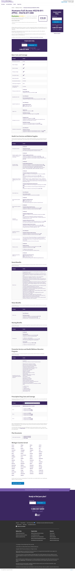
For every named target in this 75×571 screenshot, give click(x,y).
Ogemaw (31, 468)
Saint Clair (31, 471)
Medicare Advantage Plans (20, 533)
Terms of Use (19, 524)
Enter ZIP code (24, 43)
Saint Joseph (41, 471)
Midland (22, 465)
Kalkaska (13, 460)
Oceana (22, 468)
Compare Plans (19, 4)
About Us (17, 522)
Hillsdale (40, 455)
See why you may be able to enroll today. (36, 37)
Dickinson (40, 451)
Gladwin (40, 453)
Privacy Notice (23, 522)
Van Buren (31, 473)
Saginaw (22, 471)
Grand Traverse (23, 455)
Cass (39, 448)
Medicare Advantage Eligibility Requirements (38, 538)
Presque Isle (41, 470)
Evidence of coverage (27, 437)
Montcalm (13, 466)
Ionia (40, 456)
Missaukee (32, 465)
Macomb (13, 463)
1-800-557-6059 (64, 2)
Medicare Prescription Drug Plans (21, 534)
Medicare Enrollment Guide (54, 540)
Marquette (22, 463)
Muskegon (31, 466)
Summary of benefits (27, 436)
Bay (30, 446)
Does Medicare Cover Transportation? (37, 536)
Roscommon (14, 471)
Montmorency (23, 466)
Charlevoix (13, 450)
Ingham (31, 456)
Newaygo (40, 466)
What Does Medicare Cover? (54, 538)
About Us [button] (14, 4)
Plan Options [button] (3, 4)
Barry (22, 446)
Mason (31, 463)
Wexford (22, 475)
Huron (22, 456)
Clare (40, 450)
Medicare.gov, (23, 560)
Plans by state (52, 533)
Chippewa (31, 450)
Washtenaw (41, 473)
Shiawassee (23, 473)
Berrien (13, 448)
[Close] (72, 569)
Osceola (40, 468)
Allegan (22, 445)
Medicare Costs (52, 534)
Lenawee (31, 461)
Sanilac (13, 473)
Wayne (13, 475)
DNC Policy (25, 524)
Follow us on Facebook (21, 526)
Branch (22, 448)
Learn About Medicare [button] (9, 4)
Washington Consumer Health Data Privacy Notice (45, 522)
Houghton (13, 456)
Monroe (40, 465)
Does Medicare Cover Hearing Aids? (37, 540)
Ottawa (31, 470)
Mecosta (40, 463)
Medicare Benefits (53, 536)
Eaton (13, 453)
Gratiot (31, 455)
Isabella (22, 458)
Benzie (40, 446)
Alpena (31, 445)
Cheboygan (23, 450)
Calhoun (31, 448)
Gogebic (13, 455)
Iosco (12, 458)
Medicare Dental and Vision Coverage (37, 533)
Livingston (41, 461)
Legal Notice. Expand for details (7, 569)
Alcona (13, 445)
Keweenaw (32, 460)
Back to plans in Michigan (17, 483)
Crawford (22, 451)
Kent (21, 460)
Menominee (14, 465)
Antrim (40, 445)
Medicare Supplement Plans (20, 536)
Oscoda (13, 470)
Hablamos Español (57, 33)
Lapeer (13, 461)
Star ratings (26, 438)
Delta (31, 451)
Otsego (22, 470)
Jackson (31, 458)
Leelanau (22, 461)
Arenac (13, 446)
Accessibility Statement (32, 524)
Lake (40, 460)
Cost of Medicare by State (35, 534)
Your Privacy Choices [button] (30, 522)
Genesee (31, 453)
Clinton (13, 451)
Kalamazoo (41, 458)
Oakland (13, 468)
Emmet (22, 453)
